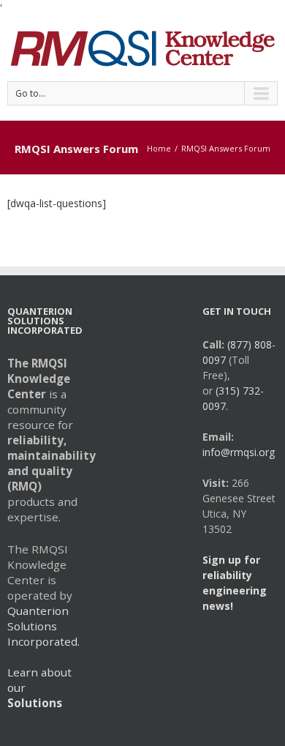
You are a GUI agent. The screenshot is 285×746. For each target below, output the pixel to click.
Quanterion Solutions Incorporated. (43, 626)
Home (159, 148)
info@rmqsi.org (238, 452)
